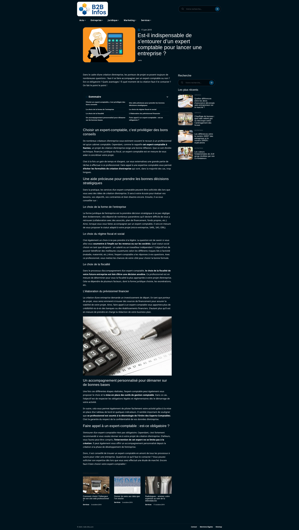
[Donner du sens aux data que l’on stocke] (127, 485)
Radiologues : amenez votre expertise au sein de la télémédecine (157, 498)
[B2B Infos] (92, 9)
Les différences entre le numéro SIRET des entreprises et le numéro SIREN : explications (203, 138)
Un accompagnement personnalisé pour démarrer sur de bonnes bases (105, 119)
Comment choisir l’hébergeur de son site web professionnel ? (96, 498)
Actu (140, 60)
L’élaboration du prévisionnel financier (144, 113)
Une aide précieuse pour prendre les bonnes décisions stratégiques (147, 104)
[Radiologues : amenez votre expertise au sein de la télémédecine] (158, 485)
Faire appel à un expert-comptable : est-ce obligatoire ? (146, 119)
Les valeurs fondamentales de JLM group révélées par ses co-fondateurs (204, 155)
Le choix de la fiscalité (95, 113)
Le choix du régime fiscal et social (142, 109)
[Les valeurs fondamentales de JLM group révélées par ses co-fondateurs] (185, 153)
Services (86, 505)
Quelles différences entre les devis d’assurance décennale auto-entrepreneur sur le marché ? (204, 102)
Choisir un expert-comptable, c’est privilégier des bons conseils (105, 103)
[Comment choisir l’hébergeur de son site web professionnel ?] (96, 485)
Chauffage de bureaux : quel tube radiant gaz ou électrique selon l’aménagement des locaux (204, 120)
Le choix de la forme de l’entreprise (100, 109)
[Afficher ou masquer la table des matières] (135, 96)
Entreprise (198, 130)
